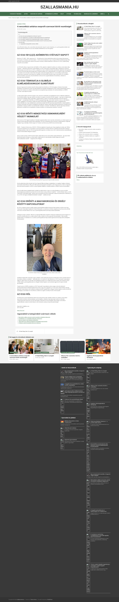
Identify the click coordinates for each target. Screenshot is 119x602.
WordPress (49, 599)
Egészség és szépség (36, 14)
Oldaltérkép (79, 146)
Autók (26, 14)
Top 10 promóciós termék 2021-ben (85, 152)
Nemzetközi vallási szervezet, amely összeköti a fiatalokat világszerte (34, 317)
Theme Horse (33, 599)
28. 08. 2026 (19, 29)
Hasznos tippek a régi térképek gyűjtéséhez (28, 320)
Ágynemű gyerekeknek (71, 439)
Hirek (101, 14)
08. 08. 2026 (38, 357)
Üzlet (62, 14)
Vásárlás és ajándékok (91, 14)
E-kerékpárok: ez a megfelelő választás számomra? (30, 318)
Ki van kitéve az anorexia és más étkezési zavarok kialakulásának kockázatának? (92, 83)
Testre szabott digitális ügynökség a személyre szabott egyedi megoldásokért (100, 566)
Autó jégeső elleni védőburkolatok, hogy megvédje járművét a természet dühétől (72, 392)
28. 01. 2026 (63, 359)
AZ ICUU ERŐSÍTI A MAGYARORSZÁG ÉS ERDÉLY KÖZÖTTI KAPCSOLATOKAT (35, 40)
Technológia (77, 14)
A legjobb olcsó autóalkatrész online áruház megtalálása (74, 384)
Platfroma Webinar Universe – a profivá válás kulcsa (99, 422)
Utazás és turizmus (15, 14)
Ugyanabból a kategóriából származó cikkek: (29, 43)
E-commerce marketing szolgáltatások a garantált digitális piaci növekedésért (93, 113)
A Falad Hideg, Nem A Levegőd (26, 331)
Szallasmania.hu (59, 7)
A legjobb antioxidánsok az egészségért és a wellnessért (92, 93)
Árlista (78, 180)
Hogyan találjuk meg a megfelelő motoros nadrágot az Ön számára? (74, 377)
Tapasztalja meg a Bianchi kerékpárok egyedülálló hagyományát (33, 321)
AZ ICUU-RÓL (22, 42)
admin (24, 29)
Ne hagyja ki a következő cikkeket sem (22, 337)
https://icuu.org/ (20, 310)
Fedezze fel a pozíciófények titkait (74, 399)
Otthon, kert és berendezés (42, 352)
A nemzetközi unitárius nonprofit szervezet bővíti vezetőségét (20, 356)
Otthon (69, 14)
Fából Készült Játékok (70, 428)
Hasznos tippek (21, 24)
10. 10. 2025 (89, 359)
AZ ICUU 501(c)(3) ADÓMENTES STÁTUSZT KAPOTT (30, 36)
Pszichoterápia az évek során (92, 72)
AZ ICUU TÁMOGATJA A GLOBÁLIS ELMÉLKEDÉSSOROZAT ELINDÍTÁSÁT (34, 37)
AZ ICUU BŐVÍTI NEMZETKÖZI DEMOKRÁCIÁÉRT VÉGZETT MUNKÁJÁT (34, 39)
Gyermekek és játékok (51, 14)
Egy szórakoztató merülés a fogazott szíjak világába (91, 63)
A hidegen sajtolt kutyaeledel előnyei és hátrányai (30, 323)
